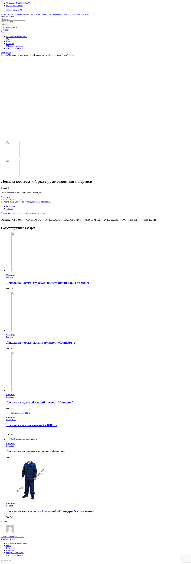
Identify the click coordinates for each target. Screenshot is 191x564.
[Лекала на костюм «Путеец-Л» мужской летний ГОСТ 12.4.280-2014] (95, 149)
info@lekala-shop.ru (14, 5)
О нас (8, 39)
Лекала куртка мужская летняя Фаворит (35, 451)
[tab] (98, 206)
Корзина (10, 43)
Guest (12, 536)
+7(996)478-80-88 (22, 3)
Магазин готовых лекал (16, 36)
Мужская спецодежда (17, 55)
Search (4, 24)
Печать (4, 199)
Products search (7, 17)
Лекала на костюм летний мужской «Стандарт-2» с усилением (50, 511)
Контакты (10, 41)
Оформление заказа (15, 46)
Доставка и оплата (14, 48)
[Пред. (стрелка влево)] (2, 562)
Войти (4, 522)
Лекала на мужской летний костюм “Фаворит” (39, 402)
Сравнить (5, 197)
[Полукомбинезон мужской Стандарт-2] (95, 168)
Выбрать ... (11, 277)
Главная (4, 55)
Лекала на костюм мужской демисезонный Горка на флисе (47, 282)
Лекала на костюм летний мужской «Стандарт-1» (41, 342)
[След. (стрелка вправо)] (5, 562)
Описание (10, 206)
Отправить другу (15, 199)
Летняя (30, 55)
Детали (9, 208)
